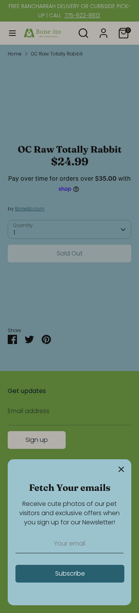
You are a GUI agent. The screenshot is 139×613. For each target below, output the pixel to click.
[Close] (121, 469)
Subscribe (70, 573)
